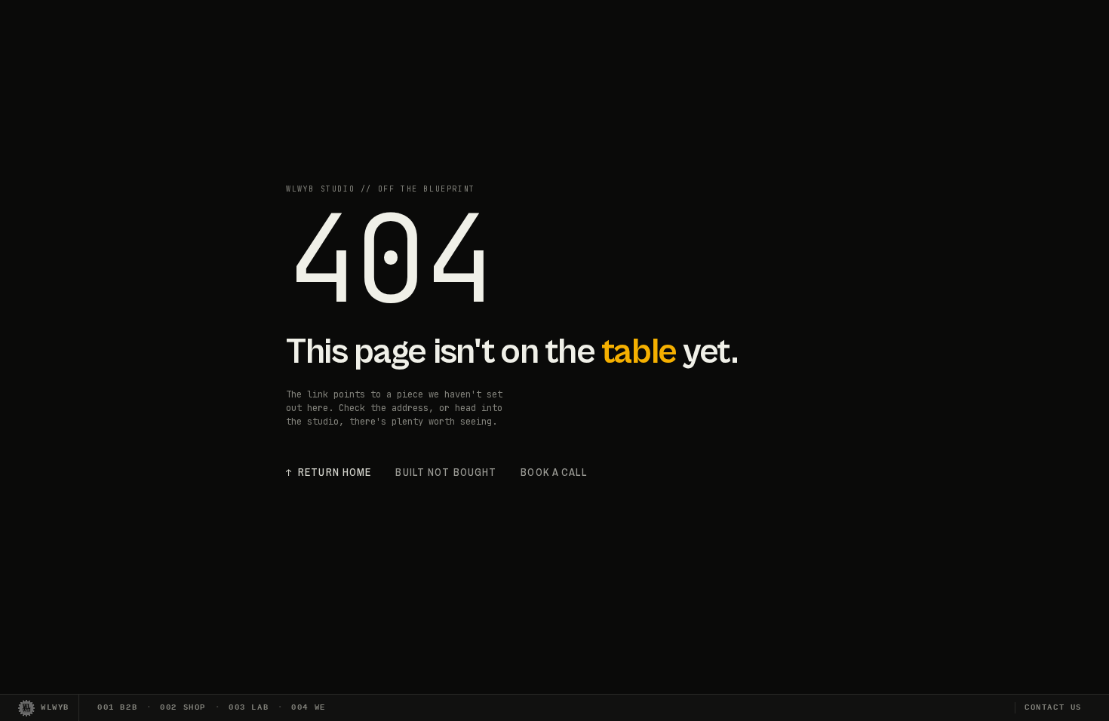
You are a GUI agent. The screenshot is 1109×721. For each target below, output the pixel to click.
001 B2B (117, 707)
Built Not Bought (445, 472)
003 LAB (249, 707)
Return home (328, 472)
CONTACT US (1053, 707)
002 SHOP (183, 707)
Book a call (553, 472)
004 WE (308, 707)
